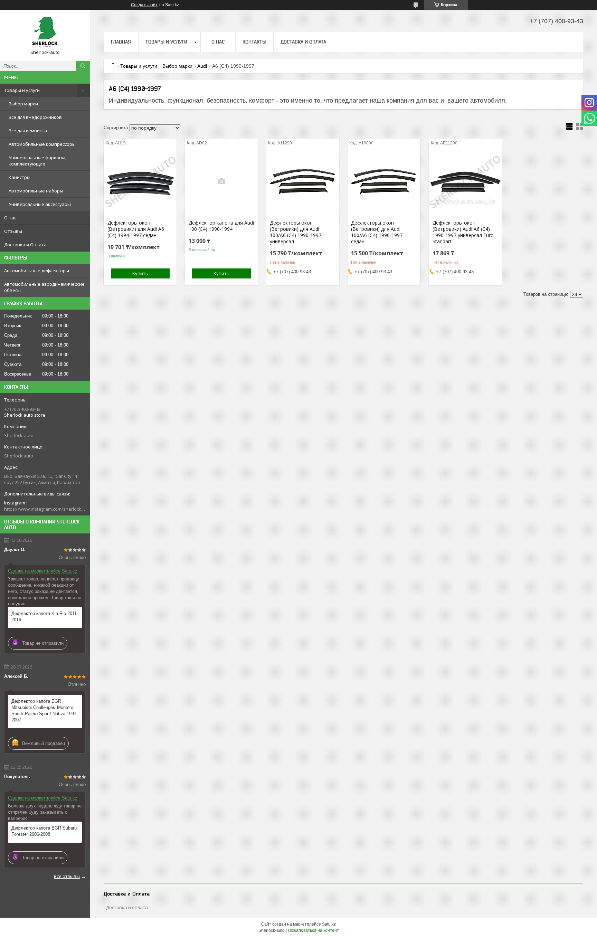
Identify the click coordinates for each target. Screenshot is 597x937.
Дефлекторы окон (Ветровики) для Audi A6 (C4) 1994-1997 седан (135, 229)
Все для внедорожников (35, 117)
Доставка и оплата (127, 907)
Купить (140, 273)
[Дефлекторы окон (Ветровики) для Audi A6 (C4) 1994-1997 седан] (140, 181)
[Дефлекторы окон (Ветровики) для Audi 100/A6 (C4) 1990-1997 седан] (384, 181)
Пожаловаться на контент (313, 930)
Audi (202, 66)
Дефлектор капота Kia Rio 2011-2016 (44, 616)
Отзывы (13, 231)
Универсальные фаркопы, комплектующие (37, 160)
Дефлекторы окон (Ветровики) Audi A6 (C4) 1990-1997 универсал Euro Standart (463, 232)
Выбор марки (23, 104)
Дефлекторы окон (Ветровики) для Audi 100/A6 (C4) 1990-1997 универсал (295, 232)
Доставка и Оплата (25, 245)
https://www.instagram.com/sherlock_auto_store (45, 509)
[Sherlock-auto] (45, 32)
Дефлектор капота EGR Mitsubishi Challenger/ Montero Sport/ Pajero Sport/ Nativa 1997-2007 (44, 710)
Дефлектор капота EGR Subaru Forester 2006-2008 (44, 831)
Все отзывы (67, 876)
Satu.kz (329, 924)
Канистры (19, 177)
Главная (121, 42)
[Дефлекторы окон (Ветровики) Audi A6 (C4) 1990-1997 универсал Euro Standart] (465, 181)
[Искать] (83, 66)
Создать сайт (144, 4)
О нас (10, 218)
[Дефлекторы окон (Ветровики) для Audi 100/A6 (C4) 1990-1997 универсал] (302, 181)
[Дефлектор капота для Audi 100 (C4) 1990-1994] (221, 181)
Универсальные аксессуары (40, 204)
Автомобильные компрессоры (42, 144)
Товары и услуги (22, 90)
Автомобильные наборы (36, 191)
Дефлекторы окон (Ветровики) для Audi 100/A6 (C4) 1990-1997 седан (376, 232)
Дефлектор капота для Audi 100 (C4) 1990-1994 (221, 226)
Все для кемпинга (28, 130)
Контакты (254, 42)
